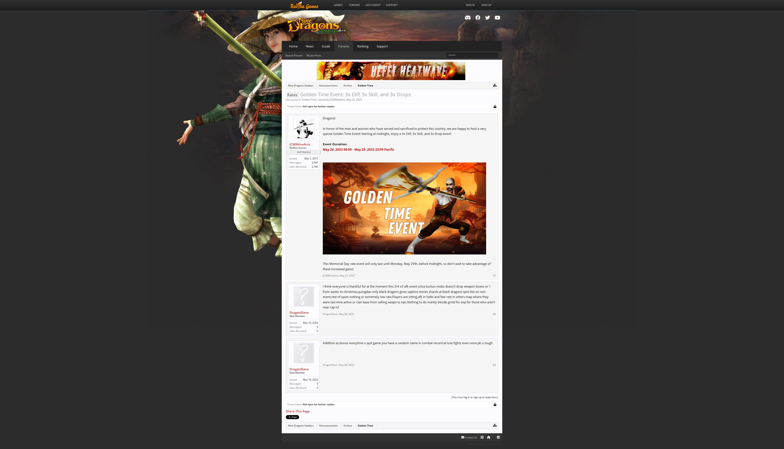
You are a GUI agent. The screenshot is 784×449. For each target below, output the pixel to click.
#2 (494, 314)
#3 (494, 365)
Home (293, 46)
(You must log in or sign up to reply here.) (475, 397)
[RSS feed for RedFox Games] (498, 437)
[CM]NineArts (337, 99)
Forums (343, 46)
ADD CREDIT (373, 5)
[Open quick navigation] (495, 85)
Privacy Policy (494, 444)
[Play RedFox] (304, 5)
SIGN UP (486, 5)
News (310, 46)
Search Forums (294, 55)
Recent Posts (314, 55)
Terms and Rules (476, 444)
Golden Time (309, 99)
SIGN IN (470, 5)
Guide (326, 46)
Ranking (363, 46)
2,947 (315, 162)
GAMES (338, 5)
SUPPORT (392, 5)
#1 (494, 275)
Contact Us (470, 437)
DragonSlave (299, 312)
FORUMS (354, 5)
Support (382, 46)
